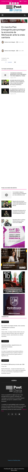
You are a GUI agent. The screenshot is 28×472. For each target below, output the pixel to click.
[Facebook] (10, 3)
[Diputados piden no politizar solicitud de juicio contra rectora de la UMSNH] (6, 222)
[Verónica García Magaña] (2, 42)
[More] (15, 62)
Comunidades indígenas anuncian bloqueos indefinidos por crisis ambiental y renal (18, 74)
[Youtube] (18, 3)
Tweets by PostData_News (14, 460)
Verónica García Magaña (10, 42)
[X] (15, 3)
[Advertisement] (14, 110)
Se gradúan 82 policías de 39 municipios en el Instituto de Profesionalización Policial (17, 90)
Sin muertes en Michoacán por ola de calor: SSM (12, 364)
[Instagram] (13, 3)
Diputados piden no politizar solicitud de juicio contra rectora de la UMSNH (19, 221)
